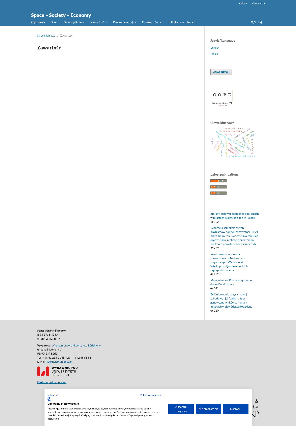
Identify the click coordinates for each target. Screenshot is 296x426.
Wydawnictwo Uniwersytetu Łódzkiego (76, 345)
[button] (53, 395)
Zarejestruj (258, 3)
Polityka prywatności (151, 395)
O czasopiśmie (73, 22)
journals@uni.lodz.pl (60, 361)
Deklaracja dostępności (51, 382)
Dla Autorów (150, 22)
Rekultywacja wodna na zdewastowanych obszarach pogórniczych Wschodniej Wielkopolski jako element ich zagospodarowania (229, 262)
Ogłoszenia (38, 22)
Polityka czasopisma (181, 22)
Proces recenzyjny (124, 22)
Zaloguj (243, 3)
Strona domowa (46, 35)
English (214, 47)
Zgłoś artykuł (221, 71)
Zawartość (98, 22)
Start (54, 22)
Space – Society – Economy (61, 15)
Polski (214, 53)
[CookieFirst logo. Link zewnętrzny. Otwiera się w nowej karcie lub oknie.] (49, 399)
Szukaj (258, 22)
